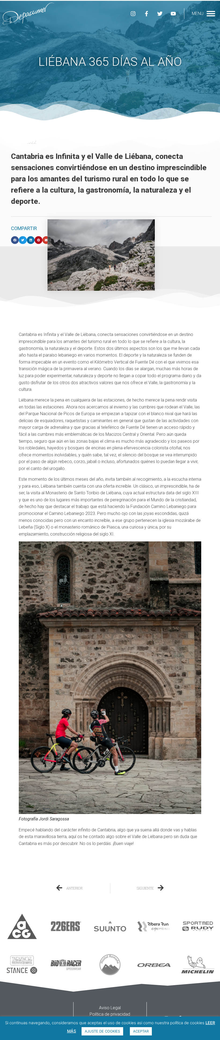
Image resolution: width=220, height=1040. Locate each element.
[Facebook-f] (146, 13)
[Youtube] (173, 13)
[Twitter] (160, 13)
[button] (15, 240)
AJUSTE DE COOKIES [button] (102, 1031)
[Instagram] (133, 13)
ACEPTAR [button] (141, 1031)
